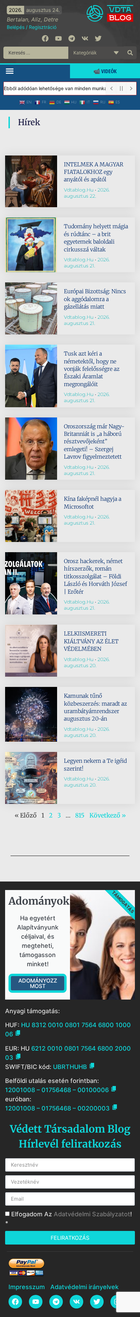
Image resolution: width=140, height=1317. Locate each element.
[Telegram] (72, 38)
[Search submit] (130, 52)
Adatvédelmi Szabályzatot (92, 1214)
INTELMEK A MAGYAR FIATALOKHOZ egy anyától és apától (93, 172)
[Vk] (85, 38)
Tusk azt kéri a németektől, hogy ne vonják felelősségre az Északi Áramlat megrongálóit (92, 369)
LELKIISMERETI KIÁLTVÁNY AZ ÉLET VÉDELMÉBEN (91, 641)
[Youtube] (58, 38)
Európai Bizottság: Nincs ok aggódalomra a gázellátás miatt (95, 299)
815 (80, 815)
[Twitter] (98, 38)
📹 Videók (105, 71)
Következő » (107, 815)
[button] (9, 70)
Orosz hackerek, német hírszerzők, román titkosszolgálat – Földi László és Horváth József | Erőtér (95, 576)
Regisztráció (42, 27)
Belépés (15, 27)
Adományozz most (37, 983)
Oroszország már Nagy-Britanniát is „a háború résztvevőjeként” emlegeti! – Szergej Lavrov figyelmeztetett (94, 441)
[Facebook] (45, 38)
